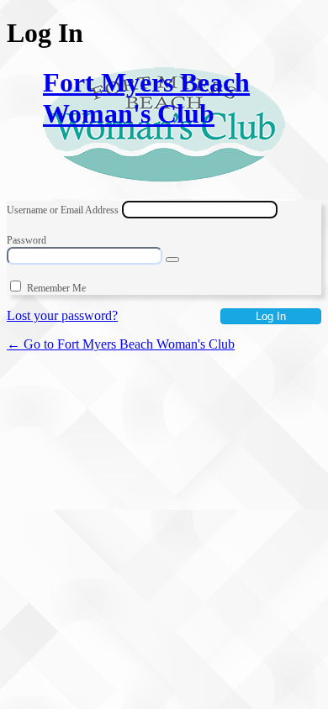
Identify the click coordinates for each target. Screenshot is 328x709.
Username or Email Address (63, 210)
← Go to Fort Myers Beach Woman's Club (121, 344)
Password (26, 240)
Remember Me (56, 288)
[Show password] (172, 259)
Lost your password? (62, 315)
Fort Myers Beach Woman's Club (146, 98)
